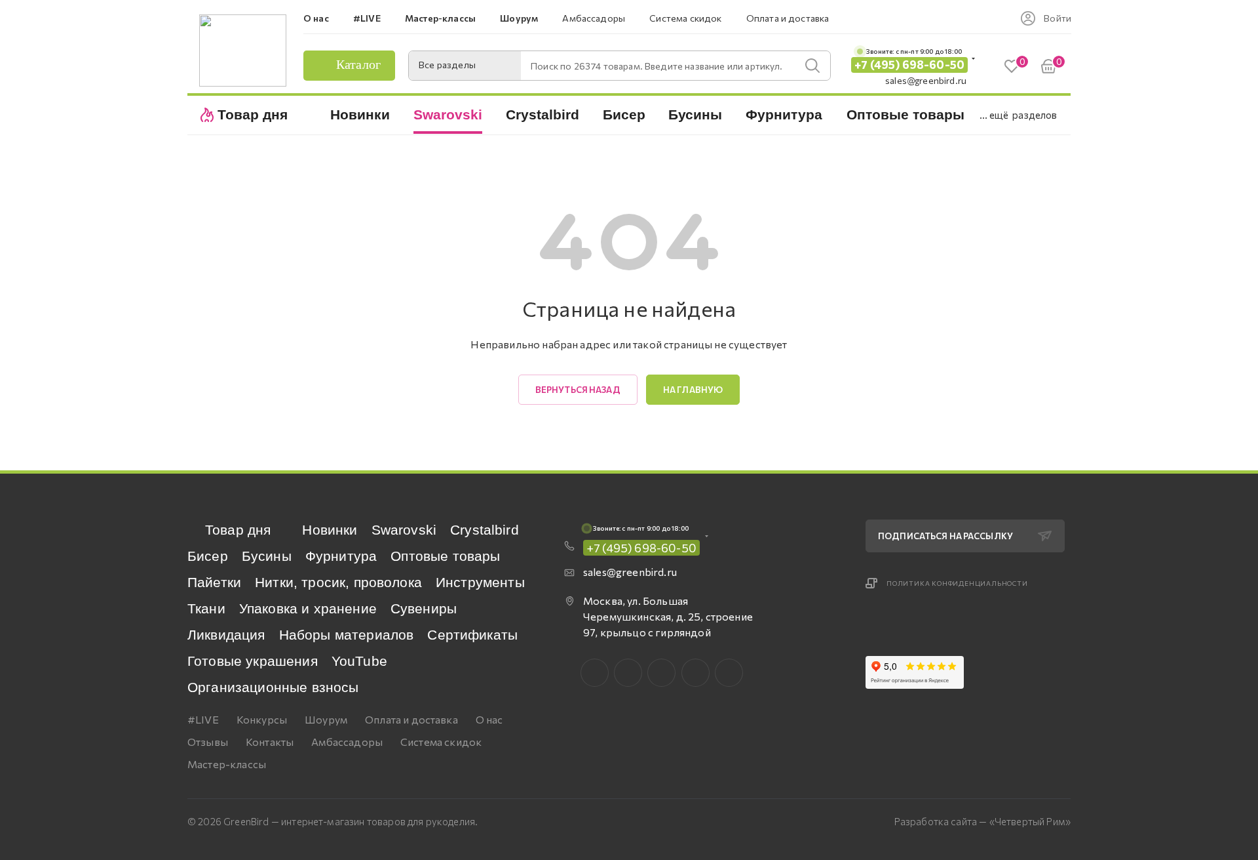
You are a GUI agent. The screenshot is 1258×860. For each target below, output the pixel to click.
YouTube (359, 660)
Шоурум (326, 719)
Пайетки (214, 582)
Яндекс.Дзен (729, 673)
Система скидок (441, 741)
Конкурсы (262, 719)
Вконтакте (595, 673)
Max (628, 673)
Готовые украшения (252, 660)
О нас (489, 719)
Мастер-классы (226, 764)
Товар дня (238, 529)
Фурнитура (341, 555)
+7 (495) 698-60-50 (909, 65)
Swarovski (404, 529)
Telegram (661, 673)
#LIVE (203, 719)
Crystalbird (484, 529)
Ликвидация (226, 634)
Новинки (329, 529)
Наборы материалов (346, 634)
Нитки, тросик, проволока (338, 582)
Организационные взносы (273, 687)
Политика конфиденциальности (957, 583)
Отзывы (207, 741)
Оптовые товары (445, 555)
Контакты (270, 741)
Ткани (206, 608)
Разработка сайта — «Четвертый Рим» (982, 821)
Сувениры (424, 608)
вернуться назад (577, 389)
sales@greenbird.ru (925, 80)
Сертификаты (472, 634)
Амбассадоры (347, 741)
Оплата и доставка (411, 719)
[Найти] (812, 66)
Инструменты (480, 582)
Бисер (207, 555)
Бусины (267, 555)
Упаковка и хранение (308, 608)
